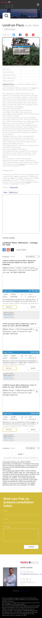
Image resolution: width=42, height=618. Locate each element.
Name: (6, 511)
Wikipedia (14, 187)
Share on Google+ (26, 35)
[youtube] (28, 579)
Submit (31, 547)
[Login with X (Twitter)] (12, 251)
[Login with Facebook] (4, 251)
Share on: (6, 34)
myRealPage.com (24, 590)
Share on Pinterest (32, 35)
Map (5, 192)
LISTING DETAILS (10, 307)
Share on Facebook (19, 35)
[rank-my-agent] (34, 578)
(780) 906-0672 (8, 316)
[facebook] (21, 579)
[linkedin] (24, 579)
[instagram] (31, 579)
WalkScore (13, 192)
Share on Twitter (13, 35)
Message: (7, 527)
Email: (6, 519)
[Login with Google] (8, 251)
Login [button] (21, 249)
